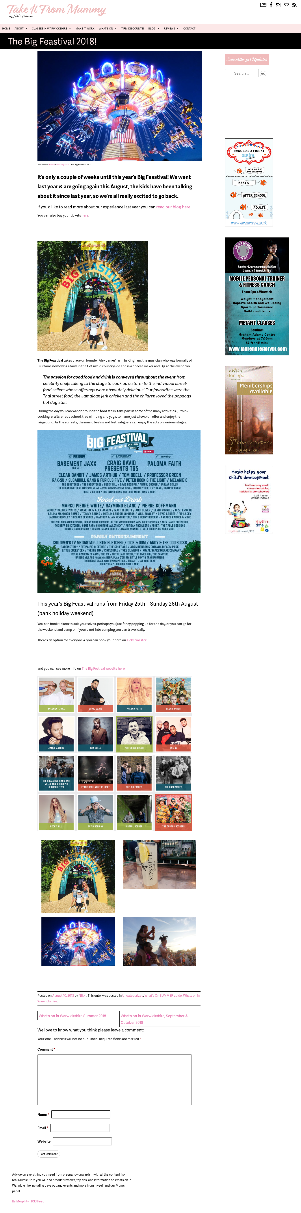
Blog (152, 28)
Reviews (169, 28)
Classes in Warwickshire (49, 28)
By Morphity (20, 1201)
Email (42, 1127)
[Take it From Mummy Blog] (263, 5)
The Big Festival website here (103, 668)
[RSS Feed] (294, 5)
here (84, 215)
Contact (189, 28)
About (19, 28)
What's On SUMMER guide (163, 995)
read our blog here (173, 207)
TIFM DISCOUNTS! (132, 28)
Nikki (82, 995)
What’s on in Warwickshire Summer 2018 (72, 1015)
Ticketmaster (136, 640)
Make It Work (85, 28)
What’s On (106, 28)
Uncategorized (62, 164)
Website (44, 1141)
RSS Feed (37, 1201)
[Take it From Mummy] (57, 17)
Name (43, 1114)
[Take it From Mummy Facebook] (271, 5)
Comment (46, 1049)
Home (6, 28)
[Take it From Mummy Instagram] (278, 5)
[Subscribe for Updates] (247, 63)
